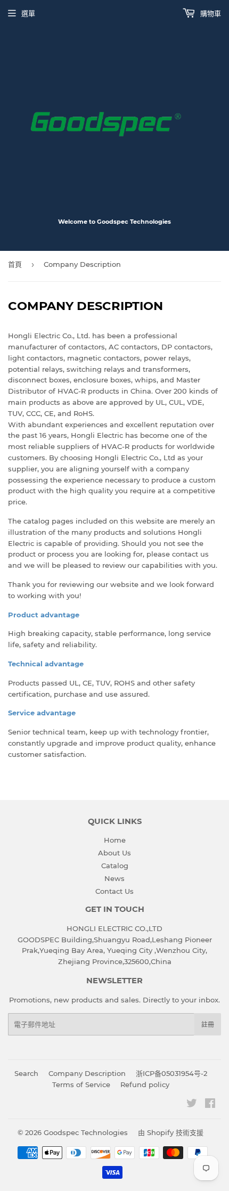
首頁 (15, 264)
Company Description (87, 1073)
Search (26, 1073)
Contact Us (114, 891)
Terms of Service (81, 1084)
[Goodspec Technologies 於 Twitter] (191, 1104)
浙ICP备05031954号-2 (171, 1073)
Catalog (114, 865)
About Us (114, 853)
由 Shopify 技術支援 (170, 1132)
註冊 (207, 1025)
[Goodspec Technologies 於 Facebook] (210, 1104)
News (114, 878)
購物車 (209, 13)
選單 (28, 13)
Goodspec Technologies (86, 1132)
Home (115, 840)
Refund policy (144, 1084)
